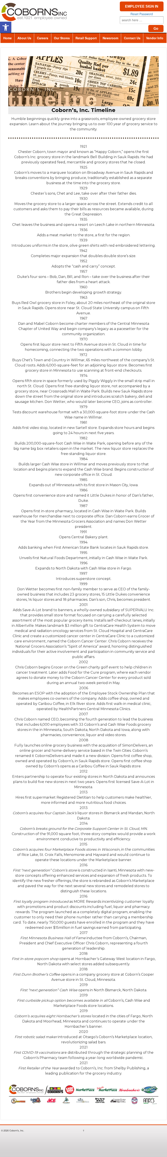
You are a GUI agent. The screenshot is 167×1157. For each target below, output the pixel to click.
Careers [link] (42, 38)
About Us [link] (24, 38)
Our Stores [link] (62, 38)
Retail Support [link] (86, 38)
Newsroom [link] (110, 38)
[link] (5, 27)
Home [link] (7, 38)
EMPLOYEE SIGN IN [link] (141, 6)
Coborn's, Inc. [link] (16, 1130)
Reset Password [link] (141, 14)
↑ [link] (83, 1130)
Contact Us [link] (132, 38)
